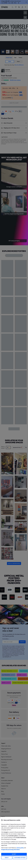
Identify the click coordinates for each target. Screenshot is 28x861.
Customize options (19, 857)
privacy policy (20, 847)
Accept (14, 854)
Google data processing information (10, 849)
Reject (7, 857)
